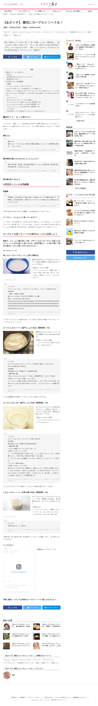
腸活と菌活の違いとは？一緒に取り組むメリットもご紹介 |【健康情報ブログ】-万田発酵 (32, 150)
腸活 (89, 32)
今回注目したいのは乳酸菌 (14, 81)
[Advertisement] (49, 689)
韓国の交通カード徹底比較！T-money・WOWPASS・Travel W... (84, 153)
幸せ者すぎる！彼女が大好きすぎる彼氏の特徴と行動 (84, 162)
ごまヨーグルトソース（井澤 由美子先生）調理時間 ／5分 (23, 106)
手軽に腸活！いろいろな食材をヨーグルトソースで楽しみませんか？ (26, 111)
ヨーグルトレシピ (62, 32)
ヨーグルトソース (48, 32)
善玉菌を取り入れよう (13, 79)
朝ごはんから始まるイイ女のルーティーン (84, 222)
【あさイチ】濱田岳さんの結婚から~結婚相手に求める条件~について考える (85, 47)
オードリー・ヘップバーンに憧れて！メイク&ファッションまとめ (85, 56)
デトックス (37, 32)
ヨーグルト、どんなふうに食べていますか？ (19, 86)
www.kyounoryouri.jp (10, 280)
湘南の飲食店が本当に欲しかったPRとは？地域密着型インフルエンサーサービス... (84, 172)
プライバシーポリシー (35, 697)
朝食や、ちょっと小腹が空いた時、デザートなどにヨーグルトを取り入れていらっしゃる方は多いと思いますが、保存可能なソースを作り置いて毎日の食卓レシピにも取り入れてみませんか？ (32, 93)
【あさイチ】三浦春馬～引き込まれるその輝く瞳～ (85, 76)
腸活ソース (8, 35)
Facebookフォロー (81, 252)
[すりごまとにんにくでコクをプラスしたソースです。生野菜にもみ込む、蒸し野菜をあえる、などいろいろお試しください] (16, 503)
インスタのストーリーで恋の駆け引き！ (85, 104)
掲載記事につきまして (80, 697)
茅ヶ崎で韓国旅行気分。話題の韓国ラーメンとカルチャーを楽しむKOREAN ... (84, 182)
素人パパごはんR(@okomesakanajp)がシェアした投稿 (21, 592)
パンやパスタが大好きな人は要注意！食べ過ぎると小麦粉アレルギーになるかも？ (84, 212)
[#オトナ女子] (49, 4)
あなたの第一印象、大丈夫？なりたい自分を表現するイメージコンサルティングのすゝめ (85, 95)
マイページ (92, 4)
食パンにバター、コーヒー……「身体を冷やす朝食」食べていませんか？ (84, 203)
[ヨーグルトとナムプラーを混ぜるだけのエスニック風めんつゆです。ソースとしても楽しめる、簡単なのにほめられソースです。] (18, 417)
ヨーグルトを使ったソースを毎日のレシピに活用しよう (24, 88)
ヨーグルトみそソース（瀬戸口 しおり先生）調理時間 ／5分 (24, 102)
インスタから (10, 109)
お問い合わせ (49, 697)
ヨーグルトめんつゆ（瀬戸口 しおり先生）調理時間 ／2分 (23, 104)
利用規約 (22, 697)
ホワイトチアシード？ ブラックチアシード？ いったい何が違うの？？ (85, 114)
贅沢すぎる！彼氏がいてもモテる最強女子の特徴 (84, 232)
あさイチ (7, 32)
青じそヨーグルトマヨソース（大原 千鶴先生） (20, 100)
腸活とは (9, 74)
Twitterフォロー (81, 258)
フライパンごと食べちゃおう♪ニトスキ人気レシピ (84, 241)
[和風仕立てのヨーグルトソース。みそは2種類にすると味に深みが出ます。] (18, 342)
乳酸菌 (9, 84)
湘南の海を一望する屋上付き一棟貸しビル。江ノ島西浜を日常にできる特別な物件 (84, 143)
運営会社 (14, 697)
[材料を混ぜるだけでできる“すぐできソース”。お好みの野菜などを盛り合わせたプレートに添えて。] (16, 266)
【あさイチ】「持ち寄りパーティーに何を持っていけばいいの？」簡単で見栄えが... (85, 85)
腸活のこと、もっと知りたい (15, 72)
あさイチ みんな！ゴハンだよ (22, 32)
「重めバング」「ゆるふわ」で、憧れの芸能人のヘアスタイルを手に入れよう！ (85, 66)
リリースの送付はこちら (63, 697)
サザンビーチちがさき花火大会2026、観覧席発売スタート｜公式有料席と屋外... (84, 134)
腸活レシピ (17, 35)
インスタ (17, 626)
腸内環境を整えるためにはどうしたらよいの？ (20, 77)
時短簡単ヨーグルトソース (77, 32)
